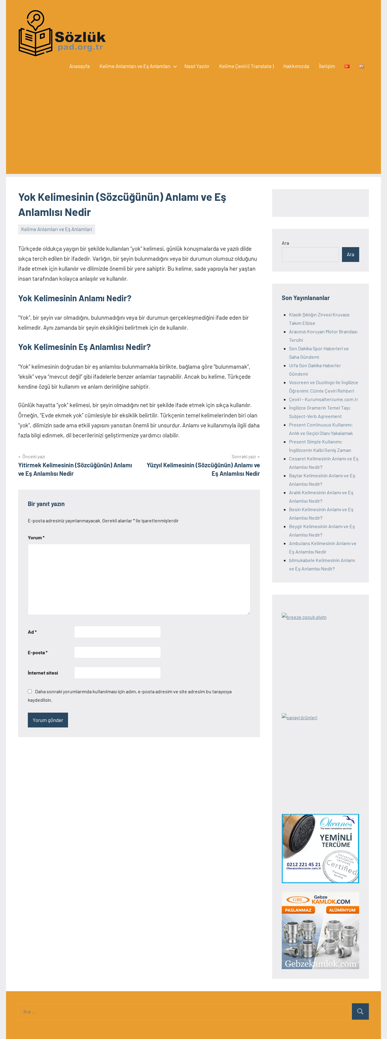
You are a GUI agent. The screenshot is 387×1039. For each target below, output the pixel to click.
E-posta (37, 652)
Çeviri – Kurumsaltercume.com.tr (323, 399)
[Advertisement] (193, 131)
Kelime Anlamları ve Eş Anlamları (135, 66)
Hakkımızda (296, 66)
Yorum (36, 537)
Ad (32, 632)
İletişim (327, 66)
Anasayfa (79, 66)
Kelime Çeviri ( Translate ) (246, 66)
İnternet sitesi (43, 672)
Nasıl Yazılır (197, 66)
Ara (285, 243)
